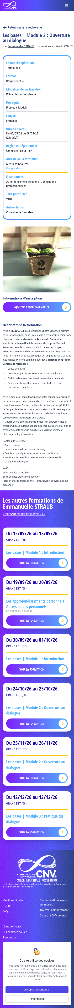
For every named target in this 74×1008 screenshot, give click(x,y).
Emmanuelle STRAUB (21, 46)
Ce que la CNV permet (53, 915)
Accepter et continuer (37, 989)
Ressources (10, 937)
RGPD (6, 906)
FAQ (5, 911)
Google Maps (14, 168)
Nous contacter (12, 926)
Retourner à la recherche (25, 27)
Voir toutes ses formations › (24, 514)
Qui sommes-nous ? (15, 932)
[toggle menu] (66, 6)
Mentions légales (13, 900)
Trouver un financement (54, 910)
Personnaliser (37, 998)
